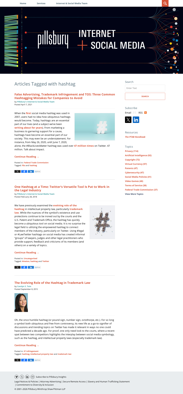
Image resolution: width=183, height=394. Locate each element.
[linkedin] (27, 377)
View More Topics (134, 194)
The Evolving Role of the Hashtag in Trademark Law (52, 283)
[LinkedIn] (136, 119)
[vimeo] (16, 377)
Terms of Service (136, 185)
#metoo (25, 261)
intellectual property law (41, 354)
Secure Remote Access (74, 381)
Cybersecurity (134, 172)
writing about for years (28, 127)
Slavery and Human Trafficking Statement (109, 381)
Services (41, 3)
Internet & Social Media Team (71, 3)
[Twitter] (128, 119)
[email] (33, 377)
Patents (131, 168)
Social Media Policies (138, 176)
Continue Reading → (26, 156)
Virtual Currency (136, 163)
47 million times (84, 145)
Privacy (131, 151)
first (28, 113)
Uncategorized (30, 258)
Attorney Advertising (50, 381)
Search (145, 96)
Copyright (132, 159)
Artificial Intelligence (138, 155)
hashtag (33, 165)
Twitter (45, 261)
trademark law (64, 354)
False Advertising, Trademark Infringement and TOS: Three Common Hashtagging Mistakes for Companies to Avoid (64, 96)
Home (23, 3)
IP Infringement (31, 351)
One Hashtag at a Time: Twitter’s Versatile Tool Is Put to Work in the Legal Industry (61, 188)
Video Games (134, 181)
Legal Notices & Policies (26, 381)
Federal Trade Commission (36, 162)
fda (23, 165)
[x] (22, 377)
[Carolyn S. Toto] (22, 302)
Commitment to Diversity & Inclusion (35, 384)
